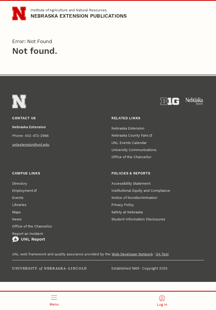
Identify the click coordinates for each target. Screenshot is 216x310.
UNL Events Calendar (129, 143)
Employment (22, 191)
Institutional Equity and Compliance (140, 191)
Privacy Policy (122, 205)
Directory (19, 183)
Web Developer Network (132, 254)
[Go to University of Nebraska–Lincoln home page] (19, 13)
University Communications (133, 150)
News (17, 219)
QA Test (162, 254)
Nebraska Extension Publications (79, 16)
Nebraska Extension (127, 128)
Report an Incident (27, 234)
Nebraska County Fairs (130, 135)
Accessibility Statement (130, 183)
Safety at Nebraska (127, 212)
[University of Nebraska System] (194, 101)
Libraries (19, 205)
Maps (16, 212)
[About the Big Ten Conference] (169, 101)
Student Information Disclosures (138, 219)
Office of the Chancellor (131, 157)
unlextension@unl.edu (30, 145)
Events (17, 198)
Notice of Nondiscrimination (134, 198)
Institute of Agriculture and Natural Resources (69, 10)
